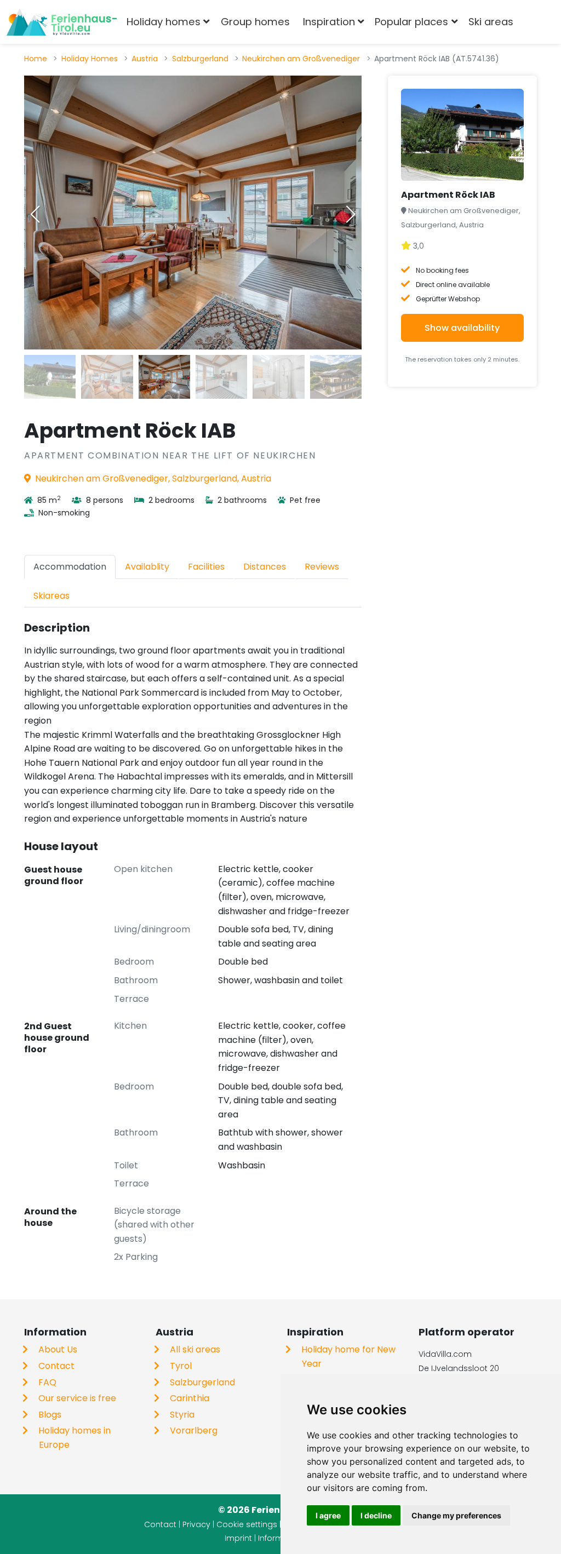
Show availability (462, 328)
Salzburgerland (200, 58)
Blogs (49, 1414)
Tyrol (181, 1366)
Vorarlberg (193, 1430)
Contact (56, 1366)
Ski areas (490, 21)
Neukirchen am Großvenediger (301, 58)
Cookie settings (246, 1524)
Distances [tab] (264, 566)
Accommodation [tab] (69, 566)
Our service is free (77, 1398)
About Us (57, 1349)
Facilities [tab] (206, 566)
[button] (351, 214)
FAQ (47, 1382)
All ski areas (195, 1349)
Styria (182, 1414)
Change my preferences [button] (456, 1515)
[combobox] (537, 22)
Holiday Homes (89, 58)
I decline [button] (376, 1515)
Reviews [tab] (322, 566)
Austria (144, 58)
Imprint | (241, 1538)
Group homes (255, 21)
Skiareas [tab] (51, 595)
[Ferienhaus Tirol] (62, 22)
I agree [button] (328, 1515)
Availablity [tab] (147, 566)
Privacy (196, 1524)
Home (35, 58)
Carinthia (189, 1398)
